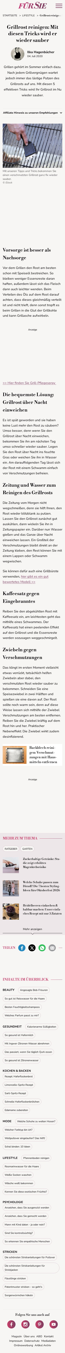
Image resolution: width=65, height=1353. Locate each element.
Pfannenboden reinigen (36, 1158)
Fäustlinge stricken (15, 1278)
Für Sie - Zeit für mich (32, 5)
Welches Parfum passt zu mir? (22, 1015)
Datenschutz (32, 1341)
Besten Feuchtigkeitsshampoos (22, 1007)
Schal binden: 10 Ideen (17, 1146)
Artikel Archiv (43, 1345)
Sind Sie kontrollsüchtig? (19, 1233)
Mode (7, 1121)
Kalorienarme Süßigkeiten (41, 1026)
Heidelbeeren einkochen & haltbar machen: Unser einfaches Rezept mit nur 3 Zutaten (42, 909)
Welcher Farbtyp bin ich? (18, 1129)
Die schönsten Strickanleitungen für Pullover (30, 1257)
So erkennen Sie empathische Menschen (27, 1241)
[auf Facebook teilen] (21, 948)
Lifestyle (10, 1158)
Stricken (10, 1252)
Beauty (8, 990)
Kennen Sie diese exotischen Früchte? (26, 1191)
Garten (27, 849)
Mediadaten (48, 1341)
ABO (39, 1336)
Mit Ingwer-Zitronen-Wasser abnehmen (27, 1043)
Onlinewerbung (23, 1345)
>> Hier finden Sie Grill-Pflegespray (29, 383)
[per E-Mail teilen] (52, 948)
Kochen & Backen (17, 1071)
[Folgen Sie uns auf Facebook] (11, 1324)
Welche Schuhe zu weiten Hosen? (36, 1121)
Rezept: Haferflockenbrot (19, 1076)
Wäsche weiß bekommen (19, 1183)
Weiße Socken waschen (18, 1175)
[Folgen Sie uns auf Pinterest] (39, 1324)
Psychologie (13, 1202)
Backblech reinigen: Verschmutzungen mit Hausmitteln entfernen (43, 755)
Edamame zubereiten (16, 1110)
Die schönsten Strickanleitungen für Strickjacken (25, 1268)
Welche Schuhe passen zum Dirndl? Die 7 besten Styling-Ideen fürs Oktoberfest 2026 (41, 886)
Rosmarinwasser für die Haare (22, 1166)
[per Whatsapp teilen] (42, 948)
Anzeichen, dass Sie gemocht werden (25, 1216)
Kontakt (48, 1336)
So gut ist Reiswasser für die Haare (25, 998)
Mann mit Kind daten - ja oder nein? (25, 1224)
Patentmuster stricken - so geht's (23, 1287)
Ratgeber (11, 849)
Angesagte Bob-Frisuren (34, 990)
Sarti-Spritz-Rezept (15, 1093)
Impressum (16, 1341)
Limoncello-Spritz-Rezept (19, 1085)
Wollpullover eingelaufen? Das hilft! (25, 1138)
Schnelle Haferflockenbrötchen (22, 1101)
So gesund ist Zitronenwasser (21, 1060)
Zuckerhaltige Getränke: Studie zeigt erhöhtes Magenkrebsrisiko (41, 863)
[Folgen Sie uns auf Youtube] (53, 1324)
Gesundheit (12, 1027)
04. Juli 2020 (35, 56)
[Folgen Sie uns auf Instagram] (25, 1324)
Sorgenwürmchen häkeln (19, 1295)
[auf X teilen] (32, 948)
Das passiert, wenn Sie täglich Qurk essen (28, 1052)
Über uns (29, 1336)
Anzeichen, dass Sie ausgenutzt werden (27, 1207)
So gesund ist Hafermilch (19, 1035)
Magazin (17, 1336)
